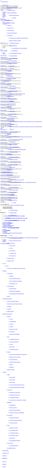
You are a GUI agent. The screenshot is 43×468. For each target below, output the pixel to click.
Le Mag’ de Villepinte (6, 224)
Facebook (4, 11)
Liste (1, 55)
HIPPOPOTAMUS (3, 57)
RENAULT (2, 113)
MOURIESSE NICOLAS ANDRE (6, 101)
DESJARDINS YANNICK (5, 98)
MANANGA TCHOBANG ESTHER (7, 120)
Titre (3, 52)
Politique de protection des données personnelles (11, 227)
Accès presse (5, 232)
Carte (4, 21)
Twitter (4, 12)
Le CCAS (7, 265)
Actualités (4, 229)
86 (3, 127)
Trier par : (3, 50)
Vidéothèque (5, 231)
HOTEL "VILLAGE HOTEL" (6, 79)
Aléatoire (4, 53)
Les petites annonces (6, 233)
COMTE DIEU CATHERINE (5, 107)
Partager (1, 10)
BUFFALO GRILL (4, 72)
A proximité (5, 23)
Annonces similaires (6, 22)
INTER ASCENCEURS (4, 104)
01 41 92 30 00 (8, 70)
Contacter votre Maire (6, 222)
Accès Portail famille (6, 230)
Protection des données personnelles (32, 237)
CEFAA (1, 76)
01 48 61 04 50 (8, 59)
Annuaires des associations (7, 226)
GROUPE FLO (3, 65)
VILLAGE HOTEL (4, 86)
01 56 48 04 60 (8, 125)
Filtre (1, 49)
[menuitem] (26, 38)
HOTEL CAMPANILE (4, 61)
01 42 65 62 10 (8, 84)
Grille (3, 55)
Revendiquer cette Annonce (5, 19)
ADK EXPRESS (3, 117)
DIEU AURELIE (3, 110)
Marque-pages (2, 18)
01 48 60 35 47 (8, 9)
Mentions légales (22, 237)
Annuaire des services (6, 225)
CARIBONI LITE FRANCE (5, 123)
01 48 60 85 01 (8, 96)
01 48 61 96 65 (8, 115)
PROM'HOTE (3, 82)
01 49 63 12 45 (8, 74)
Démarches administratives (7, 223)
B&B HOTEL (3, 89)
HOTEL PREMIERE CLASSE (6, 167)
